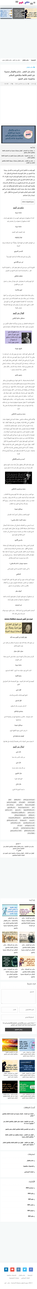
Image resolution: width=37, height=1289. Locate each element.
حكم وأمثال (31, 815)
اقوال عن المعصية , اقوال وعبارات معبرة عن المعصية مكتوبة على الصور (30, 13)
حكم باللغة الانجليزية (29, 810)
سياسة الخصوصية (14, 1278)
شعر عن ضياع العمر (29, 825)
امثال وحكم (19, 805)
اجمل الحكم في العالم (28, 800)
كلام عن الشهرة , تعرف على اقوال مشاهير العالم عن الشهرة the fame (18, 1123)
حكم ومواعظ (23, 820)
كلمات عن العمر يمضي (15, 831)
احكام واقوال (17, 800)
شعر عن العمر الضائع (12, 820)
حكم (33, 807)
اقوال (9, 800)
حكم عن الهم (31, 813)
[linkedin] (6, 1270)
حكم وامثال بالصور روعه (14, 818)
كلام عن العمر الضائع (29, 831)
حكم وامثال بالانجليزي (28, 818)
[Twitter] (25, 1270)
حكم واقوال (29, 67)
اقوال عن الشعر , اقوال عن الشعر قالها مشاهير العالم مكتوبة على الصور (18, 1144)
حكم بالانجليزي (11, 807)
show (23, 202)
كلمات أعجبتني (28, 1172)
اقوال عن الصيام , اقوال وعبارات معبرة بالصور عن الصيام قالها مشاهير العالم (18, 13)
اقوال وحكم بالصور (11, 802)
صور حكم (19, 825)
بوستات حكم (10, 805)
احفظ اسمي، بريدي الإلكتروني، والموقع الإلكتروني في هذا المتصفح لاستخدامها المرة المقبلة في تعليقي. (19, 1024)
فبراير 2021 (30, 1211)
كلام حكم (15, 828)
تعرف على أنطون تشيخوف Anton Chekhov (18, 619)
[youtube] (12, 1270)
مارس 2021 (30, 1205)
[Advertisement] (18, 37)
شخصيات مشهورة (28, 1166)
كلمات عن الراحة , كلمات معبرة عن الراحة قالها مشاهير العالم (17, 1115)
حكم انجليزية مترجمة (23, 807)
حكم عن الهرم (8, 810)
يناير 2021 (30, 1216)
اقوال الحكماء (31, 802)
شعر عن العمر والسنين (28, 823)
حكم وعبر (31, 820)
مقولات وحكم (31, 833)
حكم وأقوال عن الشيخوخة (18, 813)
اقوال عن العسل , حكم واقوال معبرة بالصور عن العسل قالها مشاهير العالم (6, 13)
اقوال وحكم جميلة (29, 805)
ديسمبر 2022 (29, 1188)
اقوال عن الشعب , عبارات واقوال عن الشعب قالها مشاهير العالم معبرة (19, 1136)
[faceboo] (31, 1270)
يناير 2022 (30, 1194)
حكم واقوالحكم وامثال (20, 815)
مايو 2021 (30, 1199)
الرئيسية (30, 1275)
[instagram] (19, 1270)
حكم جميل (18, 810)
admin (32, 84)
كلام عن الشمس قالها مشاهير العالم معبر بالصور (19, 1129)
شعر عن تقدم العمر (15, 823)
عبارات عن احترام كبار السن (27, 828)
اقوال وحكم (22, 802)
